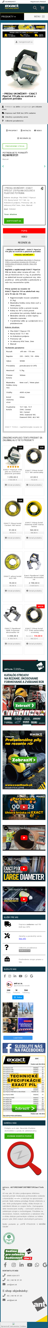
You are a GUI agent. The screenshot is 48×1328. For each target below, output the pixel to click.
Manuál (5, 159)
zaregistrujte (26, 106)
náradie (17, 1198)
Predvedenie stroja (14, 146)
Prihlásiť (43, 2)
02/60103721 (10, 155)
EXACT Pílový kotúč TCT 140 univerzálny (34, 471)
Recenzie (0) (25, 138)
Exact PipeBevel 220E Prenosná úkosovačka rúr (34, 577)
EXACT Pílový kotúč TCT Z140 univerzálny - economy (34, 630)
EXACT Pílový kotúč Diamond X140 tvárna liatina (34, 524)
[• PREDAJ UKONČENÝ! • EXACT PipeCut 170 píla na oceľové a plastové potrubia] (24, 68)
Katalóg (26, 130)
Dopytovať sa (14, 221)
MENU (37, 16)
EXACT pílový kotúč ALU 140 (12, 577)
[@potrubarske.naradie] (9, 984)
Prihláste (9, 106)
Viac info (22, 938)
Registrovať (35, 2)
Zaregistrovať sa (25, 42)
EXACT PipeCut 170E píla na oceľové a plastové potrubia (12, 471)
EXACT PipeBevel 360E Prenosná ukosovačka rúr (12, 630)
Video (39, 130)
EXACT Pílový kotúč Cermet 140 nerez (12, 524)
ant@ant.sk (12, 1284)
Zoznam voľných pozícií (19, 1136)
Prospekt (13, 130)
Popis (24, 230)
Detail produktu (13, 485)
